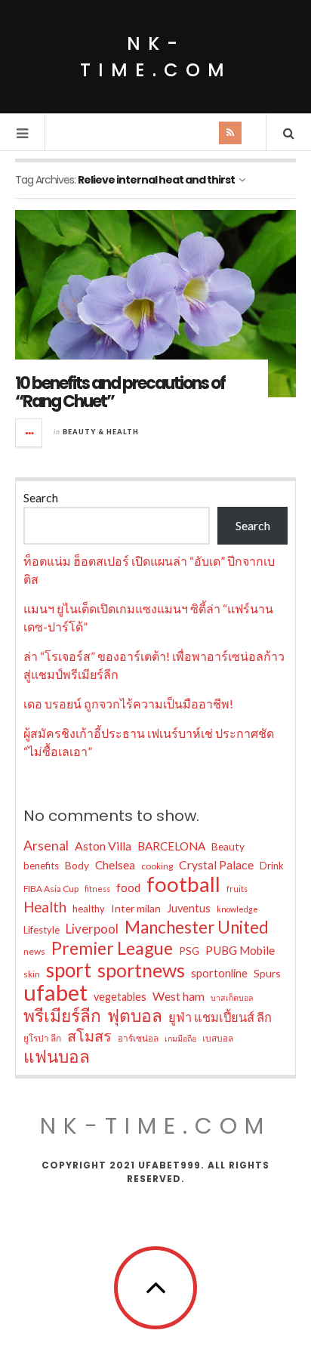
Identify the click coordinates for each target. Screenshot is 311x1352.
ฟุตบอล (134, 1016)
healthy (88, 909)
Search (40, 497)
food (128, 887)
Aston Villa (103, 845)
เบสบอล (217, 1038)
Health (44, 906)
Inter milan (136, 908)
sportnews (141, 970)
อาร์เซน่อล (138, 1038)
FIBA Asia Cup (51, 888)
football (183, 884)
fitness (97, 889)
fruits (237, 889)
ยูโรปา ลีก (42, 1038)
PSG (189, 950)
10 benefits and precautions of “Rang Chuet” (120, 392)
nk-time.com (156, 56)
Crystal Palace (216, 864)
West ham (178, 996)
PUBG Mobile (240, 950)
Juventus (189, 908)
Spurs (267, 973)
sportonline (219, 973)
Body (77, 865)
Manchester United (197, 927)
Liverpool (92, 929)
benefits (41, 866)
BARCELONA (171, 846)
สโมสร (89, 1035)
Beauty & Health (101, 432)
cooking (157, 866)
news (34, 951)
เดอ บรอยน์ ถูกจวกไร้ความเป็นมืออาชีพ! (128, 703)
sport (68, 970)
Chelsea (115, 865)
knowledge (237, 909)
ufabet (55, 992)
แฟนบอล (56, 1057)
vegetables (120, 996)
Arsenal (46, 845)
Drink (272, 866)
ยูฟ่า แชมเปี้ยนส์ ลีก (220, 1017)
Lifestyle (41, 930)
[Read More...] (29, 432)
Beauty (228, 846)
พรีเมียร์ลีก (62, 1016)
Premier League (112, 948)
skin (31, 974)
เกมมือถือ (180, 1038)
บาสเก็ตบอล (232, 997)
